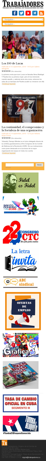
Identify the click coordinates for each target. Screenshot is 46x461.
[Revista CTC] (21, 389)
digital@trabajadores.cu (31, 457)
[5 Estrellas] (10, 71)
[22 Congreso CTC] (21, 244)
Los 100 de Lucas (12, 63)
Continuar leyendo (8, 84)
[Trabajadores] (4, 443)
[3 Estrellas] (6, 71)
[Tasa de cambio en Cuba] (21, 411)
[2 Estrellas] (4, 71)
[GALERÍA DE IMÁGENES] (21, 356)
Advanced (8, 167)
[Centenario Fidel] (21, 192)
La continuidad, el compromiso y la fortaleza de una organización (23, 129)
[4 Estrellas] (8, 71)
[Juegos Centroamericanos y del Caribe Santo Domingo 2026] (21, 216)
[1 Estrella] (2, 71)
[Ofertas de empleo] (23, 311)
